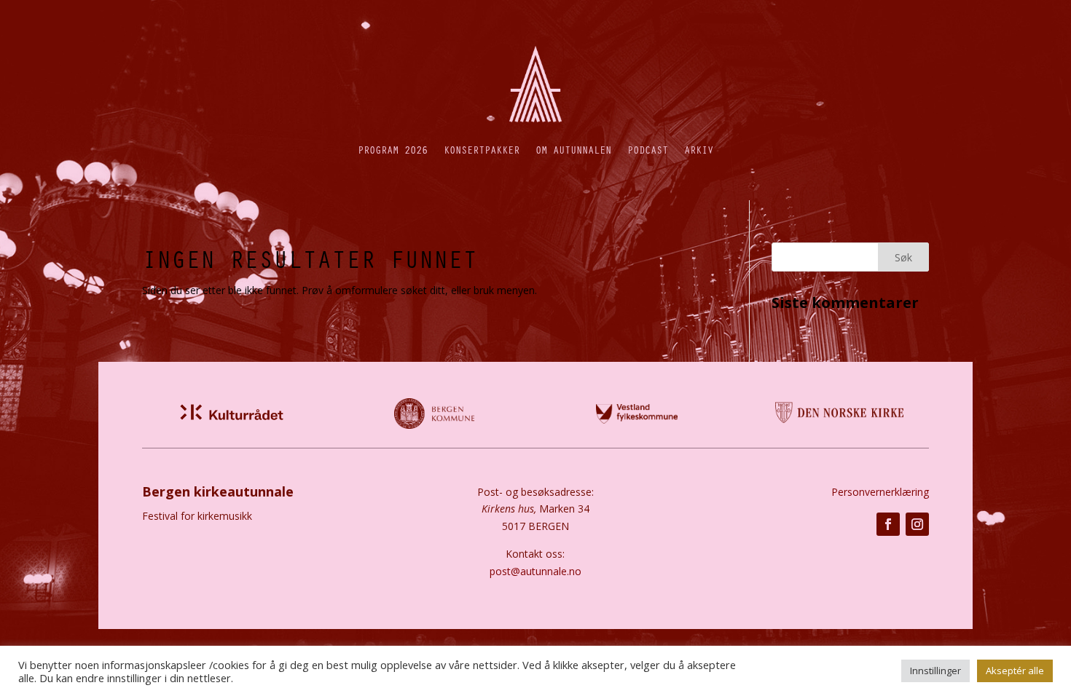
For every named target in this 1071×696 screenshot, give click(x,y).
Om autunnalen (573, 150)
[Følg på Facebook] (888, 524)
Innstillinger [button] (935, 670)
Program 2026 (393, 150)
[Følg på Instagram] (917, 524)
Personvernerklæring (880, 492)
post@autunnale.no (535, 571)
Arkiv (698, 150)
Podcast (647, 150)
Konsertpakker (481, 150)
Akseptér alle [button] (1015, 670)
